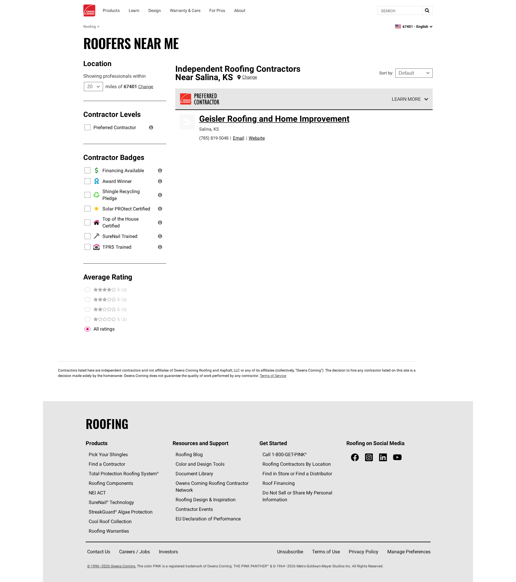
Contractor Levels (112, 114)
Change (145, 86)
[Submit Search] (427, 10)
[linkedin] (383, 457)
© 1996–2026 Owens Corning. (111, 566)
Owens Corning (89, 10)
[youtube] (397, 457)
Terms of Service (273, 375)
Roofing (89, 26)
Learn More (406, 99)
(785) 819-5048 (213, 138)
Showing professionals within (114, 76)
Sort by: (386, 73)
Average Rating (107, 276)
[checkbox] (87, 329)
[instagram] (369, 457)
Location (97, 63)
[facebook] (355, 457)
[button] (151, 127)
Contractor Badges (113, 157)
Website (257, 138)
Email (238, 138)
